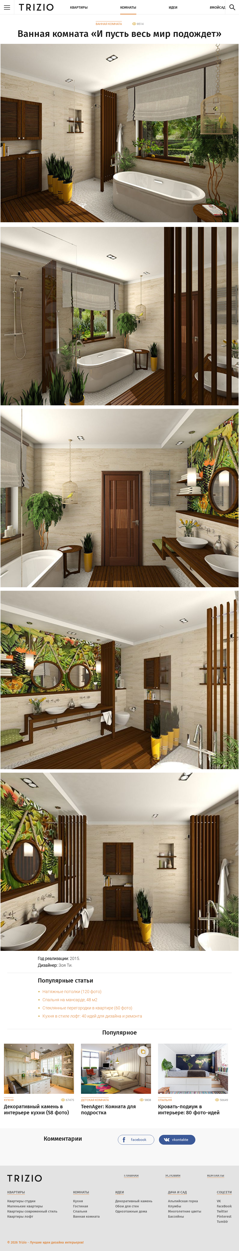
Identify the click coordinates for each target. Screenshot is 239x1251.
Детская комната (95, 1100)
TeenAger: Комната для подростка (108, 1110)
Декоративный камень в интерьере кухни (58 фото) (36, 1110)
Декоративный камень (133, 1201)
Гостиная (80, 1206)
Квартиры (79, 7)
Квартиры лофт (20, 1216)
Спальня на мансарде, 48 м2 (69, 999)
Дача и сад (177, 1192)
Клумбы (174, 1206)
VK (219, 1201)
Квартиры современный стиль (32, 1211)
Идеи (173, 7)
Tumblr (222, 1222)
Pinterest (224, 1216)
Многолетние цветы (184, 1211)
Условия (172, 1175)
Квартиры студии (21, 1201)
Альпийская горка (183, 1201)
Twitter (222, 1211)
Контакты (215, 1175)
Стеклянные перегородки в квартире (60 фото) (87, 1007)
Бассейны (176, 1216)
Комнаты (128, 7)
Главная (131, 1175)
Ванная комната (109, 24)
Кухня (9, 1100)
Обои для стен (127, 1206)
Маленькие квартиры (25, 1206)
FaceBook (224, 1206)
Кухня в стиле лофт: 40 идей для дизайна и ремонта (92, 1016)
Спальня (165, 1100)
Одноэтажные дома (131, 1211)
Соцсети (224, 1192)
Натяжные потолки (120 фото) (72, 991)
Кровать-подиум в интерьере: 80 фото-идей (189, 1110)
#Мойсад (217, 7)
